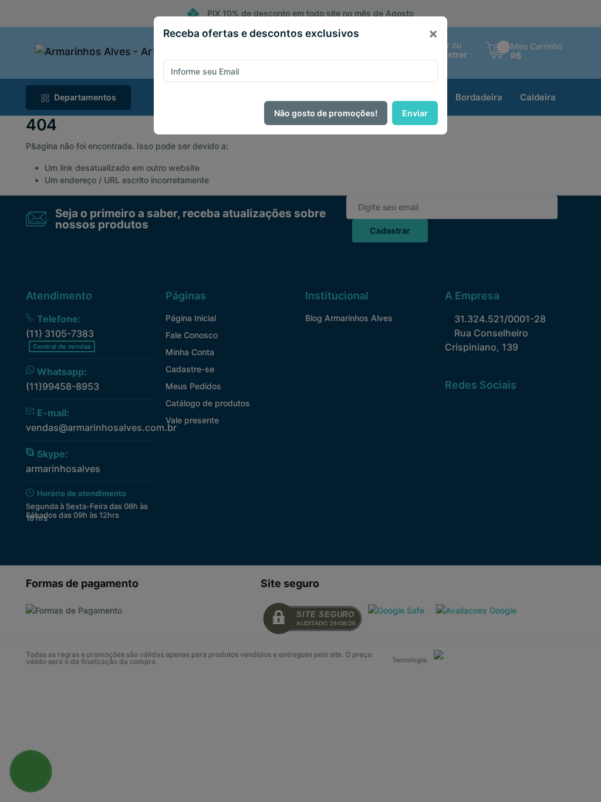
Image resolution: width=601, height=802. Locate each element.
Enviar (415, 113)
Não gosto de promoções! (325, 113)
